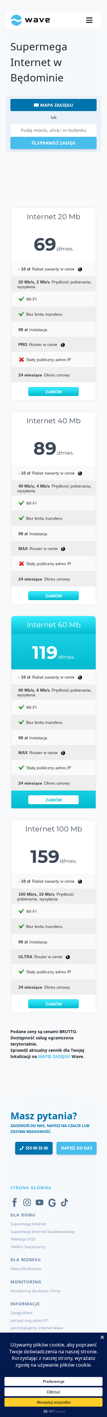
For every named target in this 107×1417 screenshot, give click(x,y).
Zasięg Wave (21, 1312)
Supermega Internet (28, 1224)
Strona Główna (30, 1187)
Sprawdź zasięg (55, 143)
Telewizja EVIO (22, 1239)
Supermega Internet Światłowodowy (42, 1231)
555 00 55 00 (35, 1148)
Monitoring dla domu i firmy (35, 1290)
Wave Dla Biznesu (25, 1268)
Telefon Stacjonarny (27, 1246)
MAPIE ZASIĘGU (54, 1056)
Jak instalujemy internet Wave (36, 1328)
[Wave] (30, 20)
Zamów (53, 391)
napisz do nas (76, 1148)
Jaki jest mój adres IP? (29, 1320)
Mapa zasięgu (56, 105)
